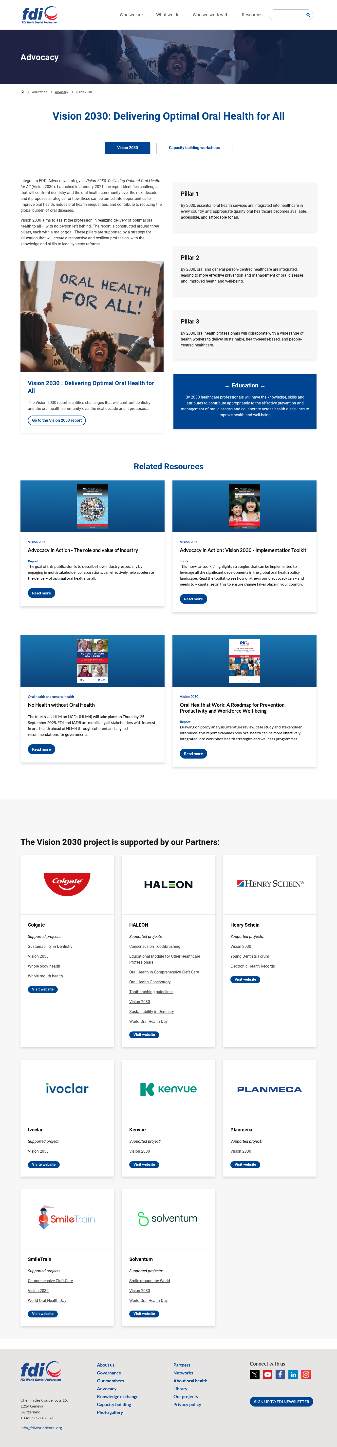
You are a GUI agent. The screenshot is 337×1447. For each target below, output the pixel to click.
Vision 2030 (38, 956)
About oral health (190, 1380)
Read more (41, 592)
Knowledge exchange (118, 1396)
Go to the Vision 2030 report (57, 420)
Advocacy (61, 92)
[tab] (127, 148)
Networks (183, 1372)
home (22, 92)
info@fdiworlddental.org (41, 1427)
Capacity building (114, 1404)
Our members (110, 1380)
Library (180, 1388)
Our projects (185, 1396)
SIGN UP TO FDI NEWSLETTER (281, 1401)
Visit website (43, 989)
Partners (181, 1365)
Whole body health (44, 966)
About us (105, 1365)
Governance (109, 1372)
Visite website (44, 1164)
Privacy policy (187, 1404)
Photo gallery (110, 1412)
